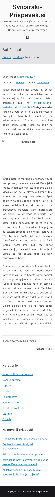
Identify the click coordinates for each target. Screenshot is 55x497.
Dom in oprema (11, 379)
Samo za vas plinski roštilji (20, 340)
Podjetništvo (9, 396)
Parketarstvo (43, 348)
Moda (5, 391)
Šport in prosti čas (13, 408)
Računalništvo (10, 402)
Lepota (6, 385)
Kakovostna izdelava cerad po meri (23, 454)
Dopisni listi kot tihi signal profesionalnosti (17, 446)
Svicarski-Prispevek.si (36, 491)
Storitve (20, 82)
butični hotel (43, 82)
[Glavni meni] (27, 37)
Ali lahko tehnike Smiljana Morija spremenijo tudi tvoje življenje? (21, 472)
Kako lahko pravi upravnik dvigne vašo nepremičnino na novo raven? (25, 462)
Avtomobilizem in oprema (17, 374)
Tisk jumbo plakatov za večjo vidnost (24, 438)
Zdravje (6, 419)
